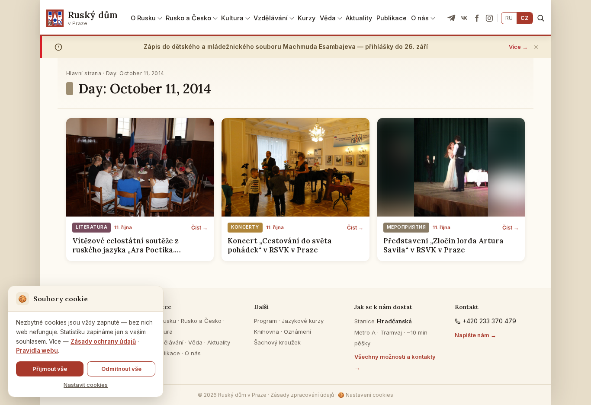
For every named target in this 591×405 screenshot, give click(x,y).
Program (265, 320)
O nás (420, 18)
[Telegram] (451, 18)
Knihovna (266, 331)
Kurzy (306, 18)
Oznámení (297, 331)
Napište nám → (475, 335)
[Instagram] (489, 18)
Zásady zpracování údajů (302, 395)
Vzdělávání (271, 18)
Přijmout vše (49, 368)
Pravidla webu (37, 350)
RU (509, 18)
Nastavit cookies (86, 384)
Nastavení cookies (365, 395)
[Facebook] (476, 18)
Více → (518, 46)
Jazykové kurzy (303, 320)
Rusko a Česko (188, 18)
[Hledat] (540, 18)
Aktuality (359, 18)
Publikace (391, 18)
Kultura (232, 18)
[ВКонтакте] (464, 18)
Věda (328, 18)
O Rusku (143, 18)
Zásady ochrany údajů (103, 341)
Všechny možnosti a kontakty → (395, 362)
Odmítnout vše (121, 368)
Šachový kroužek (277, 342)
